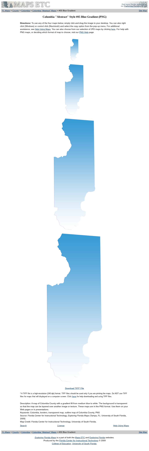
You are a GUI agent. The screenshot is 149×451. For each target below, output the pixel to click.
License (60, 425)
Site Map (143, 10)
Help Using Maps (43, 29)
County (15, 10)
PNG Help (83, 32)
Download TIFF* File (74, 388)
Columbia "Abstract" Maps (44, 10)
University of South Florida (84, 443)
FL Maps (6, 10)
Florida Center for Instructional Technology (78, 440)
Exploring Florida (97, 437)
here (113, 29)
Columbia (25, 10)
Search (23, 425)
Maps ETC (80, 437)
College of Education (61, 443)
